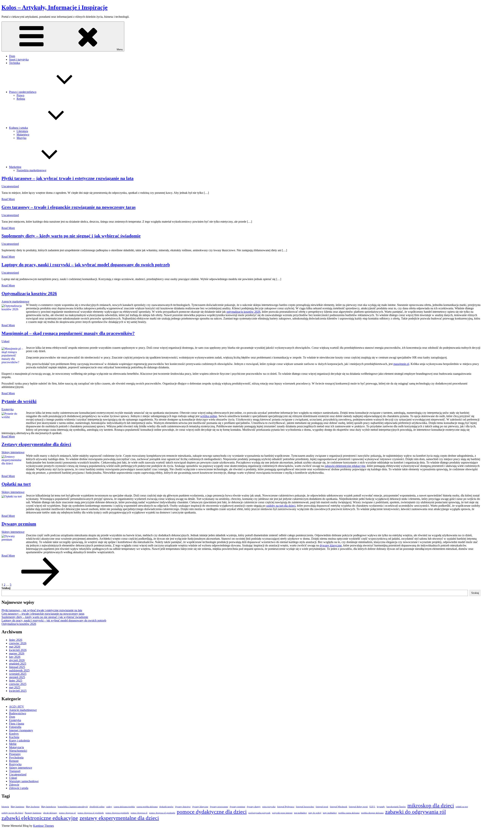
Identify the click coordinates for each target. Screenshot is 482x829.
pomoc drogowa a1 (67, 813)
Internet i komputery (21, 730)
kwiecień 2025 (18, 690)
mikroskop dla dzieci (430, 805)
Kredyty (14, 733)
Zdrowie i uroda (18, 788)
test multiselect (300, 813)
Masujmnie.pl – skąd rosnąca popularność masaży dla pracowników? (68, 333)
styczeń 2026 (17, 660)
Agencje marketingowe (15, 301)
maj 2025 (14, 687)
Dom (12, 56)
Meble (13, 743)
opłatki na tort (462, 807)
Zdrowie (14, 784)
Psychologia (16, 757)
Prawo (20, 95)
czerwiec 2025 (17, 684)
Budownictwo (17, 713)
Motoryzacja (16, 747)
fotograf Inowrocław (305, 807)
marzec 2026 (16, 653)
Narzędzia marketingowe (31, 170)
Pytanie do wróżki (19, 401)
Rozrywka (15, 764)
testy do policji (314, 813)
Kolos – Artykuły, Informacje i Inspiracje (55, 7)
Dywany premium (19, 523)
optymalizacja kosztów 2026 (243, 311)
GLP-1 (372, 807)
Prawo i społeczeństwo (22, 91)
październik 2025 (19, 670)
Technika (14, 62)
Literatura (22, 131)
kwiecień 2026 (18, 650)
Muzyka (21, 137)
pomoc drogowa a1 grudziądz (91, 813)
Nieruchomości (18, 750)
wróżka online (208, 416)
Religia (21, 98)
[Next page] (40, 584)
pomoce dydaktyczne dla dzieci (212, 812)
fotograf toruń (322, 807)
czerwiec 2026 (17, 643)
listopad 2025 (17, 667)
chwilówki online (96, 807)
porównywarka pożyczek (259, 813)
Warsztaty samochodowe (24, 781)
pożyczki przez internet (282, 813)
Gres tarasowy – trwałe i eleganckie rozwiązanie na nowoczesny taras (69, 207)
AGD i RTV (16, 706)
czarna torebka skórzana (147, 807)
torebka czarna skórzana (348, 813)
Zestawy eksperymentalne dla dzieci (36, 444)
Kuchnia (14, 737)
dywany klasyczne (331, 545)
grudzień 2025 (17, 663)
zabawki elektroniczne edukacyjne (345, 465)
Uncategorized (10, 186)
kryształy (381, 807)
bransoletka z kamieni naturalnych (73, 807)
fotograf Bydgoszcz (285, 807)
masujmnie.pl (401, 363)
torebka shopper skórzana (372, 813)
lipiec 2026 (15, 639)
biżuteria (5, 807)
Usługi (5, 341)
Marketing (15, 167)
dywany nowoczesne (219, 807)
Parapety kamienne (33, 813)
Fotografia (15, 727)
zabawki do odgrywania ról (415, 812)
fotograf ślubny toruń (358, 807)
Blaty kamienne (17, 807)
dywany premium (237, 807)
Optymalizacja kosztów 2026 (29, 293)
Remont (13, 760)
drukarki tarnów (166, 807)
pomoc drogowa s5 (139, 813)
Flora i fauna (16, 723)
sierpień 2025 (17, 677)
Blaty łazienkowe (48, 807)
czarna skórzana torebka (124, 807)
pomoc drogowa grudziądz (117, 813)
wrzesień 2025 (17, 673)
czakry (109, 807)
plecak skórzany (50, 813)
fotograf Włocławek (338, 807)
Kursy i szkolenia (19, 740)
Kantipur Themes (43, 825)
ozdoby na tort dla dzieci (280, 505)
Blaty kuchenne (33, 807)
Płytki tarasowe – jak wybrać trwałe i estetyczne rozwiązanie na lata (67, 178)
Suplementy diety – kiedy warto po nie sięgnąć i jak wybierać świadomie (71, 235)
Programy (15, 754)
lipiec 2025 (15, 680)
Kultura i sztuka (18, 127)
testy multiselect (330, 813)
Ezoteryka (8, 409)
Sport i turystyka (19, 59)
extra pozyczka (268, 807)
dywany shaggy (254, 807)
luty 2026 (14, 656)
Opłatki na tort (16, 484)
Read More (8, 199)
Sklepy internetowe (13, 452)
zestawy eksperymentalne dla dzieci (119, 818)
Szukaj (6, 588)
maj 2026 (14, 646)
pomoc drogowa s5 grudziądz (162, 813)
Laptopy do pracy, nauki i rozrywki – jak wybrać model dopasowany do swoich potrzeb (86, 264)
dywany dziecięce (183, 807)
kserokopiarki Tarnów (396, 807)
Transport (14, 771)
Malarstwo (23, 134)
